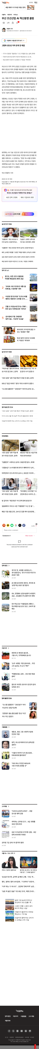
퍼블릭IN (7, 1021)
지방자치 (9, 15)
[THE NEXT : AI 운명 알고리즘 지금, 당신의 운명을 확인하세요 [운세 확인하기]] (19, 214)
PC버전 (32, 1037)
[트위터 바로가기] (13, 1031)
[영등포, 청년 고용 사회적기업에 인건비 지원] (5, 734)
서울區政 (4, 727)
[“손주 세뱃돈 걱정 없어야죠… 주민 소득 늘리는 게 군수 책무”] (5, 666)
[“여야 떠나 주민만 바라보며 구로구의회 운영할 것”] (5, 766)
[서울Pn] (5, 2)
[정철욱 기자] (4, 30)
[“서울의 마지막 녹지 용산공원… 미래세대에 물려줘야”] (5, 755)
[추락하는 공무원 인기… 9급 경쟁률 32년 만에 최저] (5, 824)
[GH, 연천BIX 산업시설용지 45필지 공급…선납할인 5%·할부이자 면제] (5, 596)
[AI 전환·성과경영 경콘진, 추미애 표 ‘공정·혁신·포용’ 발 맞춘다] (5, 585)
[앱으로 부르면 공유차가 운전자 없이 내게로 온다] (5, 687)
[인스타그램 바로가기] (21, 1031)
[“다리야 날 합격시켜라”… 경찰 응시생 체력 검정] (5, 813)
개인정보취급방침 (19, 1037)
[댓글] (17, 23)
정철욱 (8, 29)
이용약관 (12, 1037)
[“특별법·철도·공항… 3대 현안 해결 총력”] (5, 676)
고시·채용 (31, 1016)
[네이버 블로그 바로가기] (30, 1031)
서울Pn (4, 15)
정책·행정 (4, 566)
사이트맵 (27, 1037)
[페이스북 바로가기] (9, 1031)
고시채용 (4, 806)
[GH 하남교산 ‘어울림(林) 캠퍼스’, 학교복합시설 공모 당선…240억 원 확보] (5, 607)
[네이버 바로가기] (25, 1031)
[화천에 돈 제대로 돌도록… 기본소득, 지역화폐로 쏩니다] (5, 655)
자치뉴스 (15, 15)
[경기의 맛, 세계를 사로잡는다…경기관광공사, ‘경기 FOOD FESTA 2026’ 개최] (5, 574)
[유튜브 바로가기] (17, 1031)
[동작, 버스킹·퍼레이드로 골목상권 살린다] (5, 745)
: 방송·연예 (7, 853)
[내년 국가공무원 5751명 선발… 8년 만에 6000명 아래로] (5, 835)
